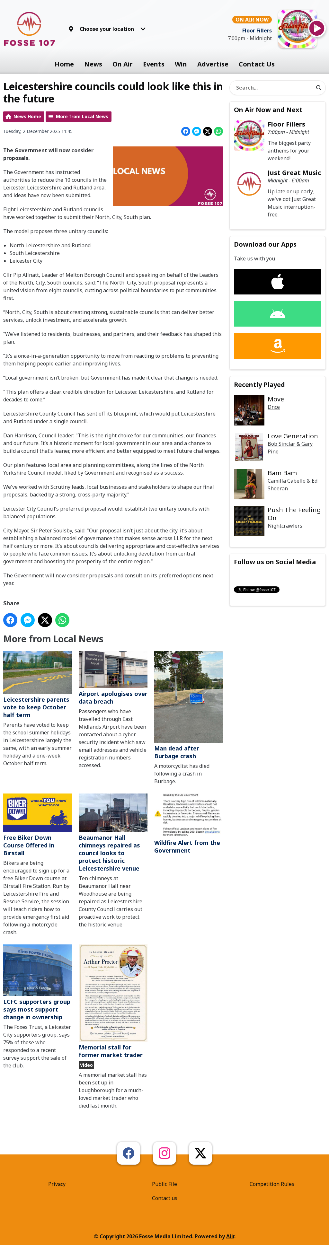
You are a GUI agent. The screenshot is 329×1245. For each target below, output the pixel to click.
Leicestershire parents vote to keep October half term (36, 707)
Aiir (230, 1236)
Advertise (212, 64)
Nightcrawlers (285, 525)
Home (64, 64)
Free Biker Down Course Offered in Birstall (28, 845)
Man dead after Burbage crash (176, 752)
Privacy (57, 1184)
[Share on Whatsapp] (218, 131)
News (93, 64)
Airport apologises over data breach (113, 697)
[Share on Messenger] (196, 131)
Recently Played (259, 384)
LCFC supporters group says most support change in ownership (36, 1009)
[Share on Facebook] (185, 131)
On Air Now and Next (268, 109)
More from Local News (82, 116)
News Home (27, 116)
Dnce (274, 406)
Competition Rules (272, 1184)
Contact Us (257, 64)
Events (153, 64)
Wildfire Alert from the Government (187, 846)
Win (181, 64)
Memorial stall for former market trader (111, 1051)
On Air (122, 64)
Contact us (164, 1198)
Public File (164, 1184)
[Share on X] (207, 131)
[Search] (319, 88)
